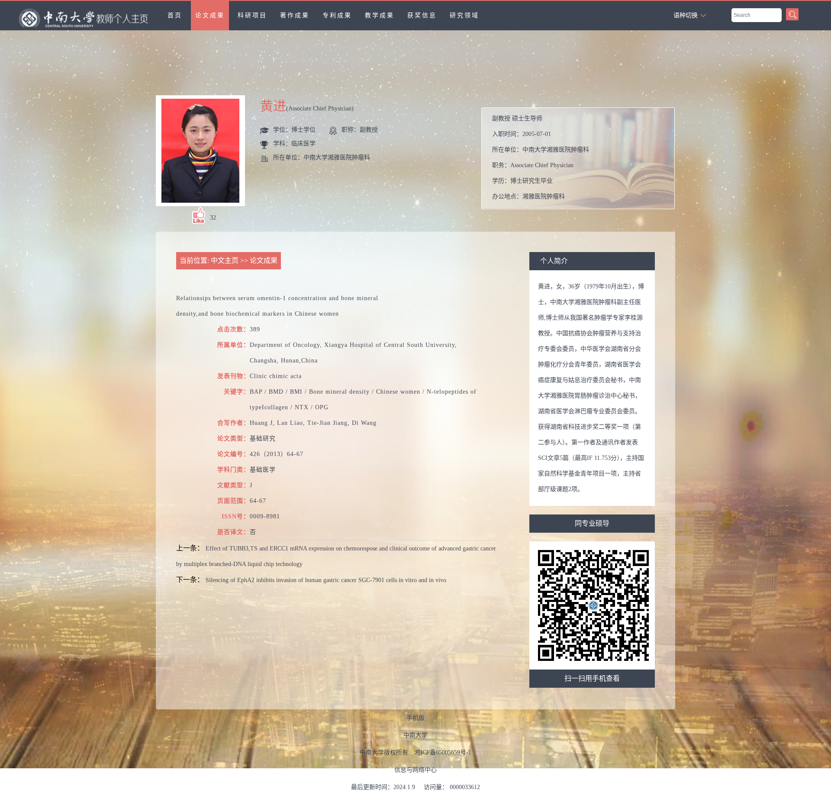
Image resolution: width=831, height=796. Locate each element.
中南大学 (415, 735)
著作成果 (294, 15)
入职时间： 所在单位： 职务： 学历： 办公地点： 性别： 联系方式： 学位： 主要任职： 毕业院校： (580, 160)
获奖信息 (422, 15)
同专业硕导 (592, 523)
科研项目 (252, 15)
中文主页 (224, 260)
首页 (174, 15)
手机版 (415, 718)
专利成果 (337, 15)
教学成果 (379, 15)
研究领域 (464, 15)
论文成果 (210, 15)
